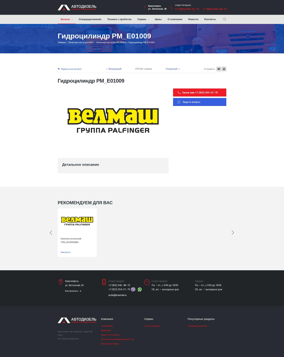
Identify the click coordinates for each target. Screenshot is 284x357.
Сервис (141, 19)
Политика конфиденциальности (117, 339)
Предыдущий (114, 69)
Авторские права (110, 344)
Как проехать (71, 291)
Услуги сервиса (152, 326)
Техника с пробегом (119, 19)
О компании (175, 19)
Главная (62, 42)
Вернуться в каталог (71, 69)
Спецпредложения (90, 19)
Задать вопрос (191, 102)
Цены (158, 19)
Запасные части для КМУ (80, 42)
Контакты (210, 19)
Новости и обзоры (110, 335)
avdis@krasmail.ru (117, 295)
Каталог (65, 19)
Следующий (172, 69)
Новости (193, 19)
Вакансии (106, 330)
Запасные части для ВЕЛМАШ (111, 42)
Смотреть (66, 252)
